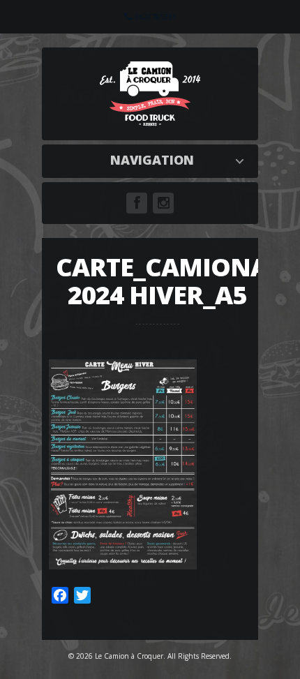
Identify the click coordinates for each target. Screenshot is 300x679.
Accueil (153, 159)
